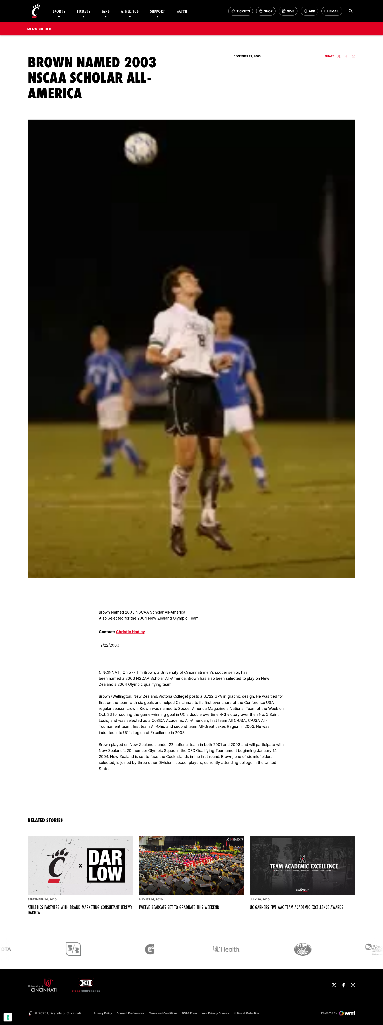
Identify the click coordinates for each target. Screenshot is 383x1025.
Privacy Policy (103, 1013)
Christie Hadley (130, 632)
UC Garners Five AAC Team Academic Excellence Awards (296, 907)
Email (333, 12)
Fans (106, 11)
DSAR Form (189, 1013)
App (312, 11)
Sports (59, 11)
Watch (182, 11)
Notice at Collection (246, 1013)
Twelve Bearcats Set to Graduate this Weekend (179, 907)
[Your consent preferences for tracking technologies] (8, 1017)
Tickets (83, 11)
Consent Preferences (130, 1013)
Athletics (130, 11)
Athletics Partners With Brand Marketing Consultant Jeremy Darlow (80, 910)
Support (157, 11)
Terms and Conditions (163, 1013)
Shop (267, 12)
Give (289, 12)
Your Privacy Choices (215, 1013)
